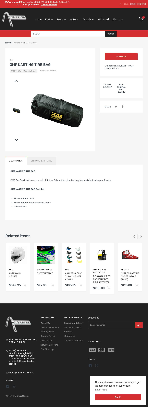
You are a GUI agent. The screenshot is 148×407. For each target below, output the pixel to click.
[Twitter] (116, 106)
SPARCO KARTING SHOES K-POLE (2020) (130, 276)
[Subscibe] (139, 325)
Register (141, 4)
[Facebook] (122, 106)
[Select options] (24, 285)
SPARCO (125, 269)
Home (8, 42)
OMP (11, 60)
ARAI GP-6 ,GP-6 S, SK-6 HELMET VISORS (73, 276)
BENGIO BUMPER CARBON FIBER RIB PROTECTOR (101, 279)
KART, (118, 65)
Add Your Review (48, 70)
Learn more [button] (101, 389)
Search (111, 34)
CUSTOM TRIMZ (44, 269)
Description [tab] (16, 160)
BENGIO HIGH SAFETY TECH (99, 271)
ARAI (11, 269)
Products (114, 68)
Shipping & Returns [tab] (41, 160)
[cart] (142, 19)
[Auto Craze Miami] (14, 19)
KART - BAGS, (127, 65)
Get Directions (49, 4)
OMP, (107, 68)
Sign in (133, 4)
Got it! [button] (118, 397)
